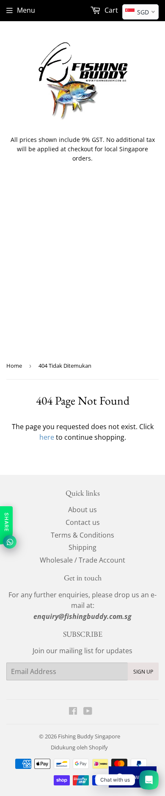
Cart (110, 10)
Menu (26, 10)
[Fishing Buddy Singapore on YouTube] (87, 711)
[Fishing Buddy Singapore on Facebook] (73, 711)
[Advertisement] (82, 268)
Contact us (83, 522)
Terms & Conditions (82, 535)
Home (14, 365)
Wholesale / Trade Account (82, 560)
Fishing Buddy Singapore (89, 736)
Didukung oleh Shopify (79, 747)
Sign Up (143, 671)
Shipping (82, 547)
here (46, 437)
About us (82, 509)
